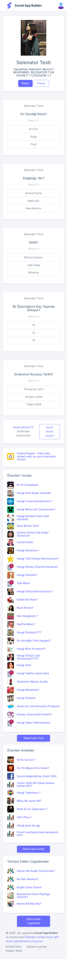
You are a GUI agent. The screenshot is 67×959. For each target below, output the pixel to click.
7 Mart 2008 (33, 404)
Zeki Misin (23, 583)
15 (33, 340)
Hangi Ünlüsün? (27, 575)
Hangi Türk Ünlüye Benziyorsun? (38, 558)
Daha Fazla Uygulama (33, 921)
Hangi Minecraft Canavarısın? (36, 509)
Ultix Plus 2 (24, 817)
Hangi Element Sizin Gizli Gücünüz (33, 517)
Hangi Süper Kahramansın (33, 722)
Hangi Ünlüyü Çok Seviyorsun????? (28, 657)
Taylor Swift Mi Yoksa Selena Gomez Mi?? (35, 784)
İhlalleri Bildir (14, 950)
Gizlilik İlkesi (14, 946)
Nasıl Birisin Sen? (28, 525)
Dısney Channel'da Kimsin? (34, 714)
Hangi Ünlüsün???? (29, 632)
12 (33, 332)
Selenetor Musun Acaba (32, 681)
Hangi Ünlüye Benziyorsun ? (35, 591)
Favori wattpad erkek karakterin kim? (37, 833)
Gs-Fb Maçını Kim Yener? (33, 768)
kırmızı (33, 129)
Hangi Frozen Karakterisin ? (35, 501)
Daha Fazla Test (34, 738)
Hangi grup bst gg (28, 825)
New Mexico (33, 208)
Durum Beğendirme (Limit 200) (37, 776)
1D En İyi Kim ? (26, 759)
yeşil (34, 144)
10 (33, 325)
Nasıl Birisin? (25, 607)
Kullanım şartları (37, 946)
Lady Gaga (33, 265)
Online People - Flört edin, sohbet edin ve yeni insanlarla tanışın (36, 456)
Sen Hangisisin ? (27, 616)
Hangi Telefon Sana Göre (33, 673)
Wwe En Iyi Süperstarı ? (32, 809)
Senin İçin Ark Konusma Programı (38, 706)
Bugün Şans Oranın (29, 887)
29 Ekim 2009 (33, 397)
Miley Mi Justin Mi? (29, 800)
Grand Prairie (33, 193)
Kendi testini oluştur (49, 431)
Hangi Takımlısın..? (29, 792)
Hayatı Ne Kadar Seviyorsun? (36, 871)
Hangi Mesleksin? (28, 689)
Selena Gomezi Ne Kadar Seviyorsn (33, 534)
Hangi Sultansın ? (28, 550)
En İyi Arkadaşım (27, 484)
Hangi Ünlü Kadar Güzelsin (34, 493)
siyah (33, 136)
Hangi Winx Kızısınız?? (31, 648)
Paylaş (41, 83)
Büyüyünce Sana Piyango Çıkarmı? (33, 895)
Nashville (33, 200)
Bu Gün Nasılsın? (27, 879)
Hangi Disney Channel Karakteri (37, 566)
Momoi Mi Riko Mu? (29, 903)
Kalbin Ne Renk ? (27, 599)
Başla (25, 83)
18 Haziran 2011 (33, 389)
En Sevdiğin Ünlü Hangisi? (33, 640)
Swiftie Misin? (26, 624)
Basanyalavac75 (23, 427)
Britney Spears (33, 257)
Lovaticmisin (25, 542)
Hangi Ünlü (24, 665)
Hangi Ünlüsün (26, 698)
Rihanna (33, 272)
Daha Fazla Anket (33, 849)
